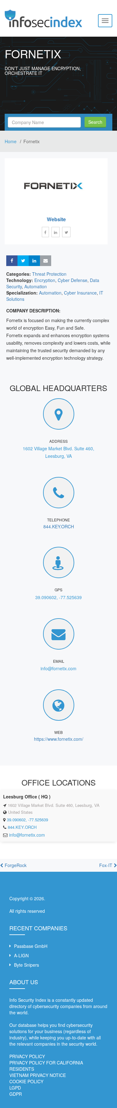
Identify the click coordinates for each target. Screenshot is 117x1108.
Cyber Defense (72, 280)
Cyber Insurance (80, 293)
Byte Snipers (26, 965)
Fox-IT (105, 865)
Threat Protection (49, 274)
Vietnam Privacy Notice (37, 1075)
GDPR (15, 1094)
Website (56, 219)
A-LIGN (21, 955)
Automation (35, 286)
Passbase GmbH (30, 946)
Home (11, 141)
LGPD (15, 1087)
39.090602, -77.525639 (58, 597)
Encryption (44, 280)
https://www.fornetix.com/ (58, 739)
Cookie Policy (26, 1081)
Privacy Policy (27, 1056)
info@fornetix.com (58, 668)
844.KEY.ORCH (58, 526)
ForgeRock (16, 865)
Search (95, 122)
